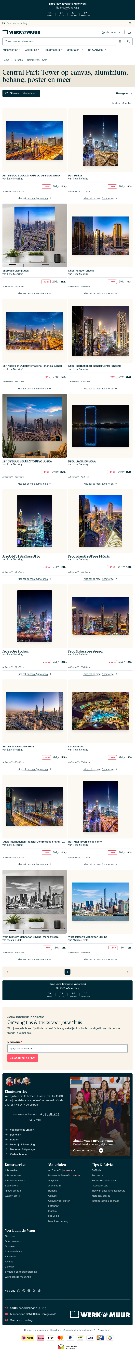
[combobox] (60, 41)
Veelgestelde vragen (22, 1129)
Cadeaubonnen (19, 1154)
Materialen (73, 50)
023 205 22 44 (52, 1114)
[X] (34, 1291)
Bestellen (15, 1134)
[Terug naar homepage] (21, 31)
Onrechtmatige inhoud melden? (79, 1330)
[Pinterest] (24, 1291)
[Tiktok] (39, 1291)
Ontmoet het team (85, 1150)
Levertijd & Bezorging (22, 1144)
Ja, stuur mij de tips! (22, 1058)
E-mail (37, 1119)
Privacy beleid (104, 1330)
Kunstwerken (10, 50)
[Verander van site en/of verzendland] (130, 23)
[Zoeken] (128, 41)
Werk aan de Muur (20, 1230)
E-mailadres (14, 1042)
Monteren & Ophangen (23, 1149)
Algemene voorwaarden (36, 1330)
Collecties (31, 50)
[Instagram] (18, 1291)
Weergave (122, 93)
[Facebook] (29, 1291)
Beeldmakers (52, 50)
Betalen (14, 1139)
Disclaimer (55, 1330)
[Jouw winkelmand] (129, 32)
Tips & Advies (94, 50)
